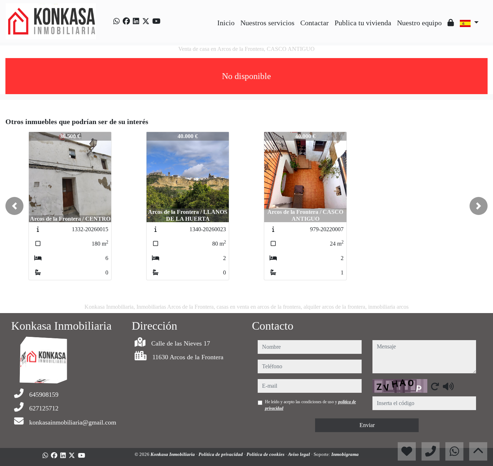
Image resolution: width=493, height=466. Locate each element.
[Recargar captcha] (435, 386)
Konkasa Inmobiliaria (173, 454)
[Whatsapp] (116, 21)
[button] (14, 206)
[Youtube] (156, 21)
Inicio (226, 23)
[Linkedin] (136, 21)
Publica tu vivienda (363, 23)
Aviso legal (299, 454)
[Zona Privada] (451, 22)
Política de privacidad (221, 454)
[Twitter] (145, 21)
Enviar (367, 425)
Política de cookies (266, 454)
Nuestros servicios (267, 23)
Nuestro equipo (419, 23)
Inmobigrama (345, 454)
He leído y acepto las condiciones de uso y (310, 405)
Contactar (314, 23)
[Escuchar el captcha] (448, 386)
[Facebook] (126, 21)
